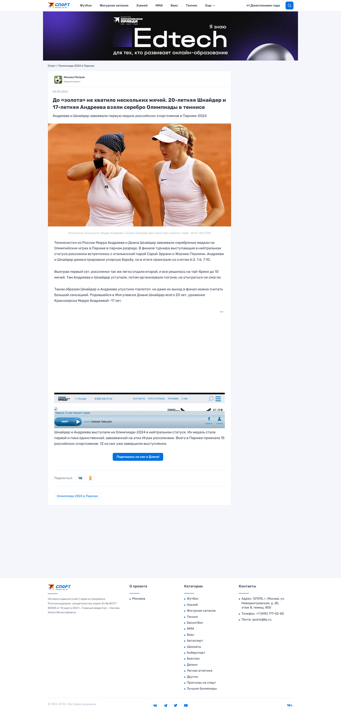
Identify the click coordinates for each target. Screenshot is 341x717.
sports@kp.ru (262, 619)
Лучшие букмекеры (202, 688)
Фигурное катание (114, 5)
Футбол (86, 5)
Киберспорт (196, 652)
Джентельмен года (265, 5)
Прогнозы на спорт (201, 682)
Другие (192, 677)
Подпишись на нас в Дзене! (138, 457)
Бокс (174, 5)
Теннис (191, 5)
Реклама (138, 598)
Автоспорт (195, 640)
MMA (159, 5)
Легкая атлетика (199, 670)
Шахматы (194, 647)
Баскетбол (195, 622)
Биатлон (193, 658)
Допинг (192, 665)
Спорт (52, 65)
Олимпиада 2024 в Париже (76, 65)
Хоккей (142, 5)
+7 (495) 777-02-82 (270, 613)
